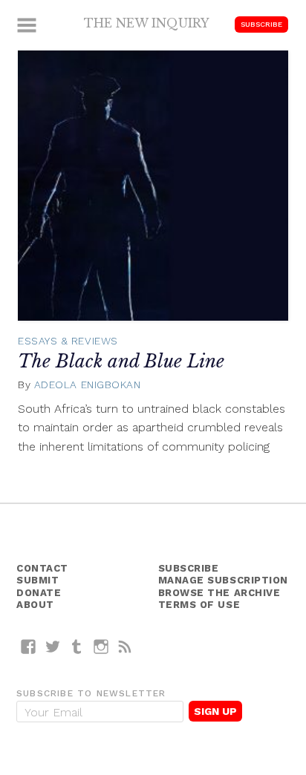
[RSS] (125, 646)
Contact (42, 568)
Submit (37, 580)
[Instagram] (101, 646)
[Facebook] (28, 646)
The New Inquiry (146, 23)
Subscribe (261, 24)
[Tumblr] (77, 646)
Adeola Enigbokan (87, 384)
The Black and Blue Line (121, 361)
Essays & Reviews (68, 341)
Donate (38, 592)
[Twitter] (53, 646)
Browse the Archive (219, 592)
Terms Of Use (199, 604)
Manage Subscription (223, 580)
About (35, 604)
